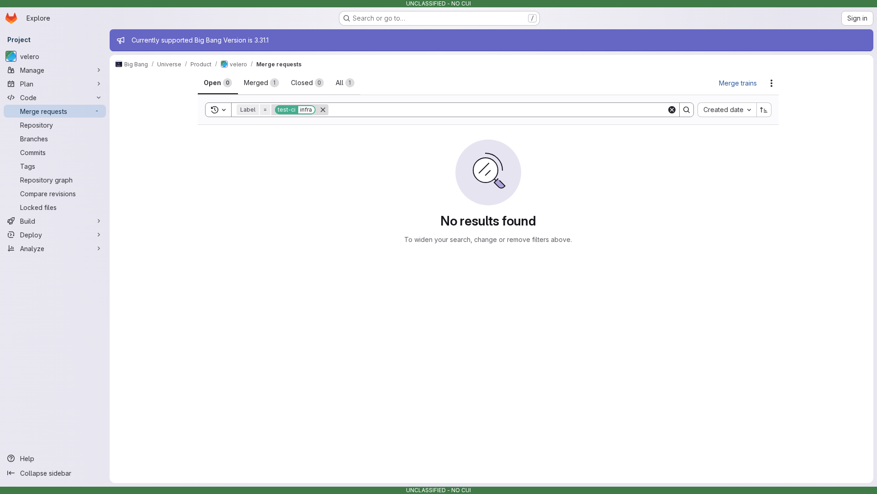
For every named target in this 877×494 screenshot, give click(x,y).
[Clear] (671, 109)
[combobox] (726, 109)
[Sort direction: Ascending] (764, 109)
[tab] (218, 82)
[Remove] (322, 109)
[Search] (686, 109)
